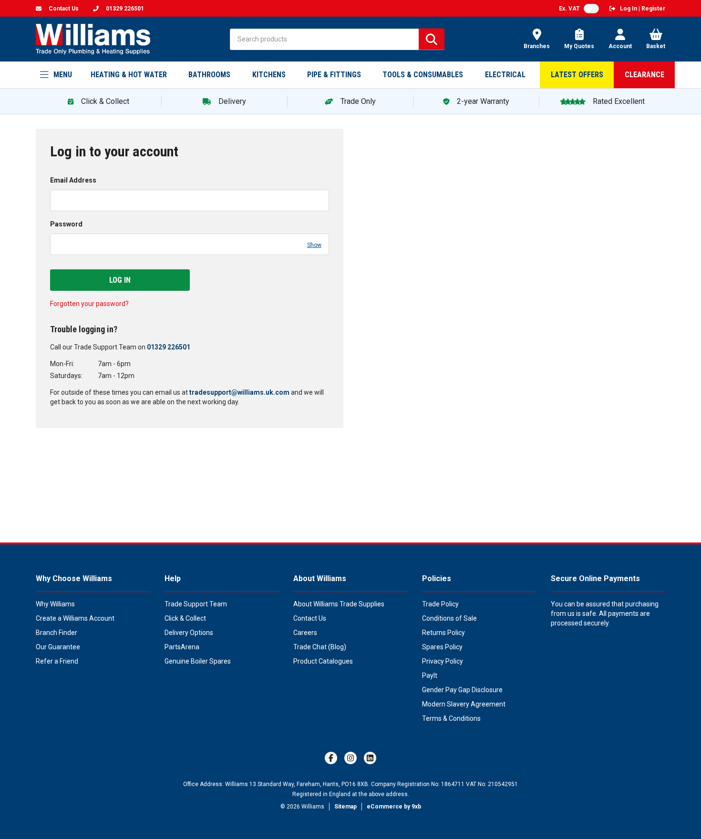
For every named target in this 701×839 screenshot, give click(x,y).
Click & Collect (185, 618)
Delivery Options (189, 632)
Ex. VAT (569, 8)
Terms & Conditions (451, 718)
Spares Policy (442, 647)
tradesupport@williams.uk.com (239, 392)
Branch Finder (56, 632)
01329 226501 (168, 347)
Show (314, 245)
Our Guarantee (58, 647)
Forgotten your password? (89, 303)
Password (66, 224)
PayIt (429, 675)
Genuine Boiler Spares (198, 661)
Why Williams (55, 604)
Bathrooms (209, 74)
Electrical (505, 74)
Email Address (73, 180)
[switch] (591, 8)
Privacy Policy (442, 661)
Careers (305, 632)
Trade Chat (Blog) (319, 647)
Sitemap (345, 806)
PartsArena (182, 647)
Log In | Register (642, 8)
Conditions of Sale (449, 618)
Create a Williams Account (75, 618)
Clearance (644, 74)
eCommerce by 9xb (394, 806)
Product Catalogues (323, 661)
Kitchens (269, 74)
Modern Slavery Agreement (463, 704)
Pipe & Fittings (334, 74)
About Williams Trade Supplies (338, 604)
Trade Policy (440, 604)
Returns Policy (443, 632)
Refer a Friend (57, 661)
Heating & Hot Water (129, 74)
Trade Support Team (196, 604)
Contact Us (309, 618)
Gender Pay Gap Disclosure (462, 690)
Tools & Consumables (422, 74)
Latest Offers (577, 74)
